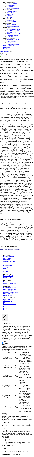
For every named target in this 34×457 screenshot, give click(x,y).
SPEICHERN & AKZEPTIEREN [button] (11, 454)
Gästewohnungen (11, 41)
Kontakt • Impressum (8, 45)
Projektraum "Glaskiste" (13, 39)
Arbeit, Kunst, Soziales (13, 8)
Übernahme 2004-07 (12, 21)
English (5, 48)
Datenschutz (6, 47)
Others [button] (3, 447)
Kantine (9, 42)
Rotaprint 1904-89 (11, 20)
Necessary (6, 343)
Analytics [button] (4, 428)
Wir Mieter (9, 17)
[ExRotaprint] (4, 51)
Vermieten (9, 15)
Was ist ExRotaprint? (12, 3)
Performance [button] (5, 421)
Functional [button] (4, 413)
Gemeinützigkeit (11, 5)
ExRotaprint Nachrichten (13, 29)
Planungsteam (10, 12)
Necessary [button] (4, 341)
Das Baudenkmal (11, 24)
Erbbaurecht (10, 6)
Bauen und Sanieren (12, 11)
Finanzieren (10, 14)
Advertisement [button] (5, 437)
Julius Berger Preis (11, 32)
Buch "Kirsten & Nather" (13, 30)
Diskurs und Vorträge (12, 35)
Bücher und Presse (11, 36)
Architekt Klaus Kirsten (13, 26)
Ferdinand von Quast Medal (14, 33)
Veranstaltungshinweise (13, 44)
